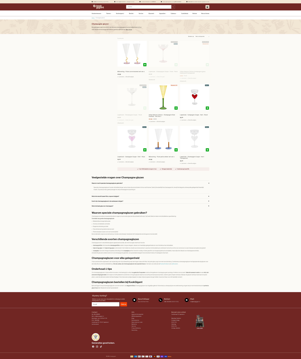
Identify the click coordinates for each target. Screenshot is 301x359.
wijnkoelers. (175, 264)
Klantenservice (135, 320)
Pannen (108, 13)
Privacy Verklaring (136, 328)
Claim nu (123, 304)
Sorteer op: (191, 36)
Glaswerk (151, 13)
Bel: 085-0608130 (96, 314)
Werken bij (134, 324)
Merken (194, 13)
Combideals (184, 13)
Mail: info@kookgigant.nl (98, 316)
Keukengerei (120, 13)
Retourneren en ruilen (137, 322)
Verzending (134, 330)
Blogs (133, 318)
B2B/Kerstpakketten (137, 316)
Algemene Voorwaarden (137, 314)
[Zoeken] (173, 7)
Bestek (131, 13)
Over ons (134, 326)
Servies (141, 13)
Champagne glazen (100, 17)
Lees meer (200, 328)
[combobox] (150, 7)
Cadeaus (173, 13)
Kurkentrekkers (164, 264)
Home (93, 17)
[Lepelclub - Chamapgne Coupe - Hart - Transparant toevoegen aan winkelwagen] (207, 149)
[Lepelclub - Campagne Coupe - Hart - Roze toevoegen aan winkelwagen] (144, 149)
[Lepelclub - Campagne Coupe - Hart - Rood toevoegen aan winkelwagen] (207, 108)
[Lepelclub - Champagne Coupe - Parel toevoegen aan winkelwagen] (144, 108)
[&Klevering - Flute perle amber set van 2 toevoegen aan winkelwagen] (176, 149)
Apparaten (162, 13)
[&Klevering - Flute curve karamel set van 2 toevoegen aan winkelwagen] (144, 64)
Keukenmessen (96, 13)
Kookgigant (113, 356)
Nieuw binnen (205, 13)
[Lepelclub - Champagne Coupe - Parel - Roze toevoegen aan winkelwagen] (176, 64)
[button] (207, 7)
